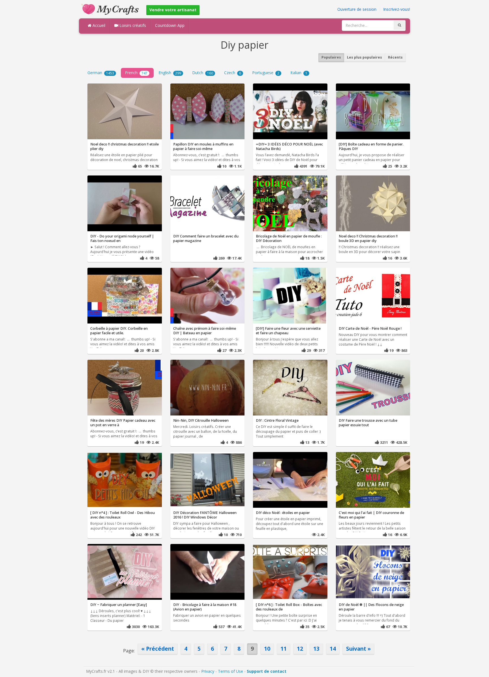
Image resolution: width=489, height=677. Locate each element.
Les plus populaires (364, 57)
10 (267, 648)
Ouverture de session (356, 9)
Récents (395, 57)
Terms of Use (230, 671)
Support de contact (266, 671)
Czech (232, 72)
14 (333, 648)
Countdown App (170, 25)
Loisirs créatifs (132, 25)
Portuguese (265, 72)
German (100, 72)
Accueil (98, 25)
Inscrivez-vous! (396, 9)
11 (283, 648)
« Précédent (157, 648)
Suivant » (358, 648)
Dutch (202, 72)
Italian (298, 72)
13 (316, 648)
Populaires (331, 57)
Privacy (207, 671)
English (169, 72)
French (136, 72)
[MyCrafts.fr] (111, 8)
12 (300, 648)
